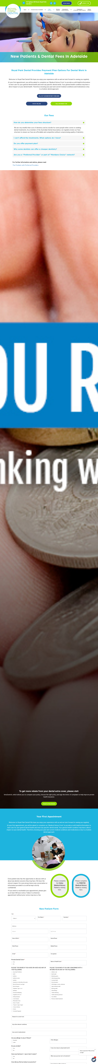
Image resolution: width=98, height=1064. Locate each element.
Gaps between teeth (55, 986)
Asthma (14, 976)
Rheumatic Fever (16, 1000)
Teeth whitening (55, 992)
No (13, 964)
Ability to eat (54, 972)
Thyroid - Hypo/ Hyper (18, 1004)
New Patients (49, 10)
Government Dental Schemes (65, 10)
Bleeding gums (54, 976)
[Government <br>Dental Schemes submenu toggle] (71, 9)
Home (25, 9)
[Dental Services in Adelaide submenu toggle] (45, 9)
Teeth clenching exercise (56, 994)
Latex (14, 1042)
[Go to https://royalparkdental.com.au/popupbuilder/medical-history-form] (59, 885)
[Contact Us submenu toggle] (60, 12)
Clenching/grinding (55, 978)
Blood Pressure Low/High (18, 984)
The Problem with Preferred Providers (25, 165)
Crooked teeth (54, 980)
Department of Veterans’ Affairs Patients (80, 10)
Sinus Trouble (16, 1002)
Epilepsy (15, 990)
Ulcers (14, 1009)
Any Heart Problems (17, 972)
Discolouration (54, 982)
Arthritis (14, 980)
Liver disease (16, 998)
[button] (49, 122)
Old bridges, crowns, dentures (58, 984)
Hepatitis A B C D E (17, 994)
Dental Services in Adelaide (37, 9)
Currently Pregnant (17, 1011)
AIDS (14, 974)
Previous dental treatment (57, 998)
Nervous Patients (58, 10)
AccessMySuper (89, 10)
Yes (14, 962)
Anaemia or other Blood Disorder (20, 982)
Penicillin (15, 1040)
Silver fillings (54, 990)
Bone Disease (16, 986)
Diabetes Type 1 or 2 (17, 988)
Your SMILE (54, 996)
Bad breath (53, 974)
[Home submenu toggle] (28, 9)
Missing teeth (54, 988)
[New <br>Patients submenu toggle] (53, 9)
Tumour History (16, 1007)
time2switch (8, 795)
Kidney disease (16, 996)
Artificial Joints (16, 978)
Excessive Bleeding (17, 992)
